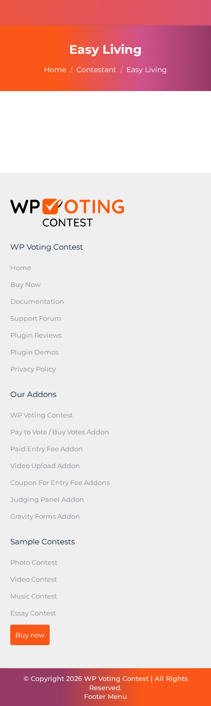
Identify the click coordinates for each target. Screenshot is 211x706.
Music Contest (33, 596)
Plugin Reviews (35, 335)
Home (20, 267)
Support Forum (35, 318)
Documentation (37, 301)
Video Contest (33, 579)
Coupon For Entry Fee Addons (60, 482)
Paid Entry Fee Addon (46, 449)
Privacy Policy (33, 369)
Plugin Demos (34, 352)
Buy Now (25, 284)
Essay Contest (33, 613)
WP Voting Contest (41, 415)
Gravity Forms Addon (45, 516)
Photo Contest (33, 562)
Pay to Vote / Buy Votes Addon (59, 432)
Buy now (30, 635)
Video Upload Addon (45, 465)
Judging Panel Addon (47, 499)
